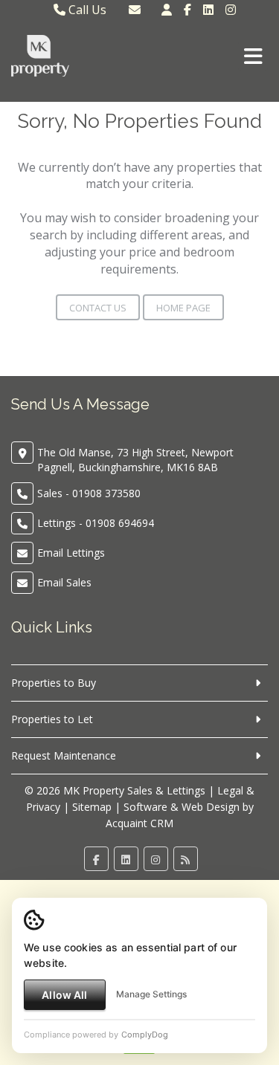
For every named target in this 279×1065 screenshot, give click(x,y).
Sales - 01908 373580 (89, 493)
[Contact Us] (166, 9)
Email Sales (64, 582)
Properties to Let (52, 719)
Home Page (183, 307)
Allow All (64, 994)
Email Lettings (71, 553)
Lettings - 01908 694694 (95, 523)
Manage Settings (151, 994)
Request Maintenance (63, 755)
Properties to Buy (53, 683)
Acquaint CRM (139, 823)
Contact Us (97, 307)
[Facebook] (187, 9)
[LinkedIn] (208, 9)
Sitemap (92, 807)
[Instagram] (230, 9)
